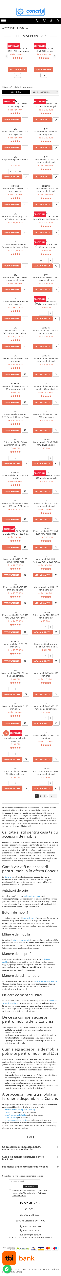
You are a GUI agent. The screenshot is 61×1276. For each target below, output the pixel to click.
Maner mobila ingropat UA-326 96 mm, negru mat (15, 218)
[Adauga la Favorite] (17, 75)
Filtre (17, 91)
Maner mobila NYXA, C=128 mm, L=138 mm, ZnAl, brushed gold (15, 616)
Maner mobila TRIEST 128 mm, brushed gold (46, 190)
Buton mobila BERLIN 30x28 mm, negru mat (46, 616)
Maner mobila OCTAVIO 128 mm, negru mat (15, 133)
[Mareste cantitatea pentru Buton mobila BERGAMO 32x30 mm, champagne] (20, 458)
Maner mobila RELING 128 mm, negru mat (15, 190)
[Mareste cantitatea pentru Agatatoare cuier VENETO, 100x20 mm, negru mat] (50, 313)
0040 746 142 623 (32, 1230)
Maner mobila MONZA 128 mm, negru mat (45, 332)
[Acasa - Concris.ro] (30, 12)
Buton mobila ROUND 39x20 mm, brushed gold (45, 772)
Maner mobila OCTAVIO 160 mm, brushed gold (46, 161)
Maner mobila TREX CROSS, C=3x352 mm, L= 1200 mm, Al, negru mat (46, 218)
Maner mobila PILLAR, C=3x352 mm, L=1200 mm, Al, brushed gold (45, 560)
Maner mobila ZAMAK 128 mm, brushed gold (45, 359)
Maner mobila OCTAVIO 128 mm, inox (46, 736)
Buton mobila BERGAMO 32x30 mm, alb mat (15, 772)
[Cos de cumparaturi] (51, 20)
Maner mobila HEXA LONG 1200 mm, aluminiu (15, 279)
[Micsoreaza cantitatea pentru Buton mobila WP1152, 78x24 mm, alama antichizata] (11, 754)
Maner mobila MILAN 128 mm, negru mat (46, 588)
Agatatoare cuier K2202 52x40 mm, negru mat (46, 246)
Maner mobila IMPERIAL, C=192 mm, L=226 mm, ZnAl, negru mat (15, 415)
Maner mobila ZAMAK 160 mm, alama (15, 359)
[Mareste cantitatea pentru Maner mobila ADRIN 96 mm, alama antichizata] (20, 689)
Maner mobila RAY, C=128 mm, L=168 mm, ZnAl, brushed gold (45, 387)
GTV (17, 45)
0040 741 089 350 (32, 1226)
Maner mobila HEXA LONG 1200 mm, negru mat (17, 49)
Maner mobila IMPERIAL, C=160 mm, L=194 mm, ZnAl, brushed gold (15, 246)
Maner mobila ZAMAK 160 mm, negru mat (45, 133)
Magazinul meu (29, 1203)
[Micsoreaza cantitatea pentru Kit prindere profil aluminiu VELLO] (11, 171)
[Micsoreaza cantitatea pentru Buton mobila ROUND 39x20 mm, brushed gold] (41, 783)
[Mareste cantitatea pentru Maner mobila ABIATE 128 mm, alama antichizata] (50, 718)
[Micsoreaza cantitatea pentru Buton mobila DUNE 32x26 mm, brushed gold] (41, 458)
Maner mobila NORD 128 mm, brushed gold (15, 560)
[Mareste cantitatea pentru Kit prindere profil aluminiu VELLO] (20, 171)
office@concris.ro (32, 1234)
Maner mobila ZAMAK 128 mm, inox (45, 674)
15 (51, 796)
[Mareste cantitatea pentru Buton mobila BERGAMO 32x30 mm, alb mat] (20, 783)
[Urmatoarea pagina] (55, 796)
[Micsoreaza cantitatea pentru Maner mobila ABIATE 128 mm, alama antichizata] (41, 718)
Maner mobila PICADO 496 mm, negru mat (15, 302)
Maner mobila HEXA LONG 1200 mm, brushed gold (43, 49)
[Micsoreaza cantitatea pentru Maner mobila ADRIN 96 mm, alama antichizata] (11, 689)
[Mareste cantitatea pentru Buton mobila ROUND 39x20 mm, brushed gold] (50, 783)
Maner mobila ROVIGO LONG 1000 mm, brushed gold (46, 476)
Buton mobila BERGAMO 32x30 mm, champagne (15, 443)
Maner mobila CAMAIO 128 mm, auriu (15, 707)
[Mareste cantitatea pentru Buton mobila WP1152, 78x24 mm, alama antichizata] (20, 754)
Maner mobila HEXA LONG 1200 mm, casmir (45, 415)
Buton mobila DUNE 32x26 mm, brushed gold (45, 443)
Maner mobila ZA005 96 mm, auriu (15, 476)
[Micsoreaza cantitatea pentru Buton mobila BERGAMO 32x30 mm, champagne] (11, 458)
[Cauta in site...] (58, 20)
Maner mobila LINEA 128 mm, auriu (15, 645)
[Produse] (3, 21)
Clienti (29, 1209)
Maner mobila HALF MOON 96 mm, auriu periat (15, 387)
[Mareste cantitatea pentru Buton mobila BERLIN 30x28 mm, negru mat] (50, 627)
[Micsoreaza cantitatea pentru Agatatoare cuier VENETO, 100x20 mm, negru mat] (41, 313)
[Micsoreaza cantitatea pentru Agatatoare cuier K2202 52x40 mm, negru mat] (41, 260)
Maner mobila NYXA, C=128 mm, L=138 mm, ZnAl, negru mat (15, 504)
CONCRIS (15, 186)
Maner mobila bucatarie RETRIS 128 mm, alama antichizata (45, 645)
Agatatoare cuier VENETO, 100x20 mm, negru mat (45, 302)
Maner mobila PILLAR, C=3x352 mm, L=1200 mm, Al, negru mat (15, 332)
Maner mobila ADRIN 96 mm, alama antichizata (15, 674)
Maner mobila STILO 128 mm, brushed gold (45, 504)
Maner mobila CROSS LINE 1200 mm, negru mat (45, 532)
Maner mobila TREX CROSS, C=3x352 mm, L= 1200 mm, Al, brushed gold (15, 532)
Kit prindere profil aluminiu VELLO (15, 161)
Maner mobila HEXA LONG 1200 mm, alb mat (45, 279)
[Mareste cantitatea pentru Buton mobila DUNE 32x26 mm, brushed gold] (50, 458)
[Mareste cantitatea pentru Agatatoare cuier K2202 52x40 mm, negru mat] (50, 260)
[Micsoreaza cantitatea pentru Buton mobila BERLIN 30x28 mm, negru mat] (41, 627)
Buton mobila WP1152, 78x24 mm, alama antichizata (15, 736)
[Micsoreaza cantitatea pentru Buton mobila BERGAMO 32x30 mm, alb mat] (11, 783)
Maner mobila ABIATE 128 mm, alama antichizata (45, 707)
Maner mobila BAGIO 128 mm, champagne (15, 588)
